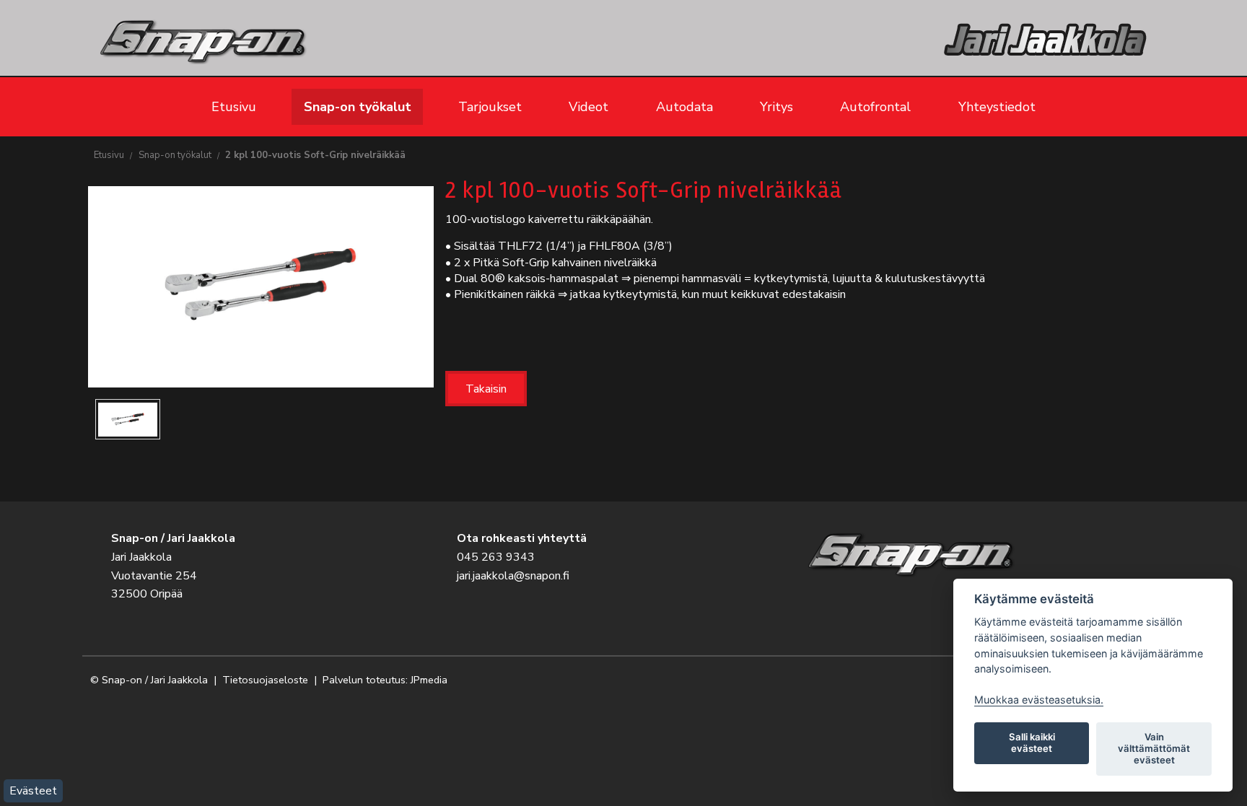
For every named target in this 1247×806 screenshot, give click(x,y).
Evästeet (33, 791)
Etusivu (233, 106)
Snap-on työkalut (357, 106)
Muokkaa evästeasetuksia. (1038, 699)
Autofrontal (875, 106)
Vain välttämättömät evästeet (1154, 748)
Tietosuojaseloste (265, 680)
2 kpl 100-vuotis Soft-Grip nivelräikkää (315, 155)
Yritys (776, 106)
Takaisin (486, 389)
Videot (588, 106)
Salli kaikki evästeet (1032, 742)
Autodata (684, 106)
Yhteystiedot (997, 106)
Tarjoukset (490, 106)
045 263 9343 (496, 557)
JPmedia (429, 680)
